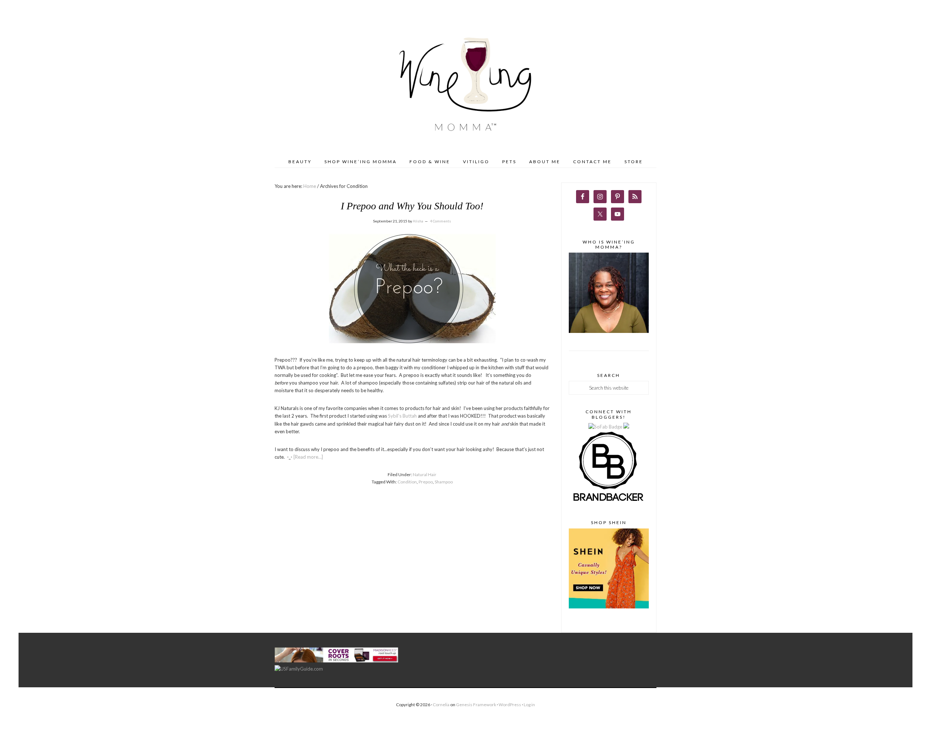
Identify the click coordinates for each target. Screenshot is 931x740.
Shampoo (444, 481)
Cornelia (441, 704)
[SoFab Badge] (605, 427)
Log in (529, 704)
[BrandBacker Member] (608, 501)
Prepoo (426, 481)
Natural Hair (424, 474)
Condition (407, 481)
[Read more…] (308, 457)
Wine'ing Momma (465, 85)
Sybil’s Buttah (402, 416)
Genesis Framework (476, 704)
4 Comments (440, 221)
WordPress (510, 704)
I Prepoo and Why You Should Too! (412, 206)
